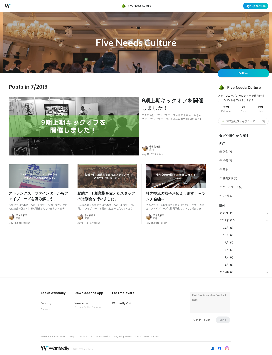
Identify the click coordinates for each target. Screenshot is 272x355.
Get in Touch (202, 320)
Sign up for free (256, 6)
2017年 (224, 272)
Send (222, 320)
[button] (53, 293)
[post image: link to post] (74, 126)
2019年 (224, 220)
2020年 (224, 212)
